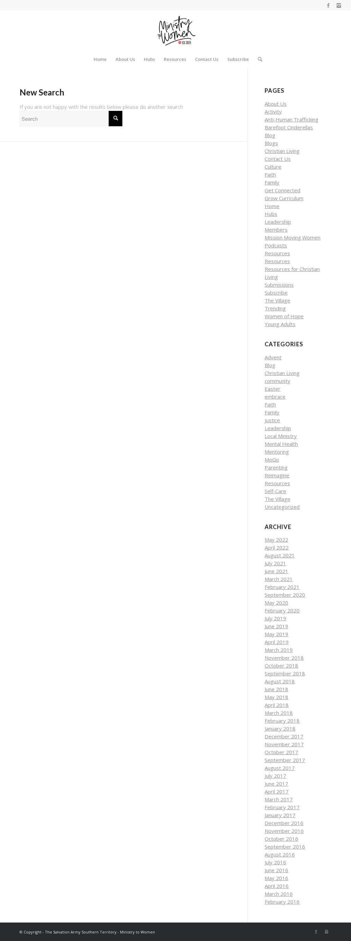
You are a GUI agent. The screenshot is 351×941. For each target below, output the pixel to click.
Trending (275, 308)
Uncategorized (282, 506)
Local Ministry (281, 436)
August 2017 (280, 767)
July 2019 (275, 618)
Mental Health (281, 443)
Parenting (276, 467)
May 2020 (276, 602)
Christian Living (282, 150)
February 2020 (282, 610)
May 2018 (276, 697)
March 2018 (279, 712)
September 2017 (285, 760)
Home (272, 206)
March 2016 (279, 893)
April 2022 (277, 547)
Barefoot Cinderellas (289, 127)
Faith (270, 174)
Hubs (271, 213)
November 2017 (284, 744)
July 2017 (275, 775)
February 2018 (282, 720)
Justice (272, 420)
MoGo (272, 459)
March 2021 (279, 579)
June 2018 (276, 689)
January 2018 (280, 728)
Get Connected (282, 190)
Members (276, 229)
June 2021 (276, 571)
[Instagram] (339, 5)
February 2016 (282, 901)
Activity (273, 111)
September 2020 (285, 594)
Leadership (278, 221)
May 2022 (276, 539)
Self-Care (275, 491)
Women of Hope (284, 316)
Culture (273, 166)
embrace (275, 396)
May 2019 (276, 634)
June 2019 (276, 626)
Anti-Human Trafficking (291, 119)
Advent (273, 357)
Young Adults (280, 324)
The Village (277, 300)
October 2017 (281, 752)
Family (272, 182)
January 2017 (280, 815)
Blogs (271, 143)
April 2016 (277, 885)
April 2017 (277, 791)
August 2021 (280, 555)
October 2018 (281, 665)
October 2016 (281, 838)
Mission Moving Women (292, 237)
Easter (272, 388)
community (277, 380)
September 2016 (285, 846)
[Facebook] (329, 5)
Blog (270, 135)
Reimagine (277, 475)
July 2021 (275, 563)
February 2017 (282, 807)
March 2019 (279, 649)
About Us (276, 103)
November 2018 (284, 657)
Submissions (279, 284)
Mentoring (277, 451)
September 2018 (285, 673)
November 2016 (284, 830)
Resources (277, 253)
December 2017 (284, 736)
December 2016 (284, 823)
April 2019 (277, 642)
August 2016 (280, 854)
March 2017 (279, 799)
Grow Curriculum (284, 198)
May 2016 (276, 878)
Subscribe (276, 292)
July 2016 (275, 862)
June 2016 (276, 870)
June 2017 (276, 783)
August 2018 (280, 681)
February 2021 (282, 586)
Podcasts (276, 245)
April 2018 (277, 704)
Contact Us (278, 158)
